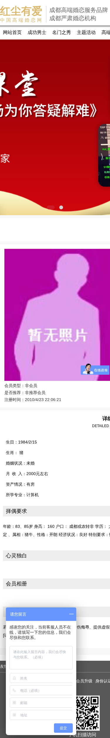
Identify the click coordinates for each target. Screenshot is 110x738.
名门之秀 (61, 32)
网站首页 (12, 32)
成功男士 (37, 32)
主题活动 (86, 32)
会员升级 (84, 681)
